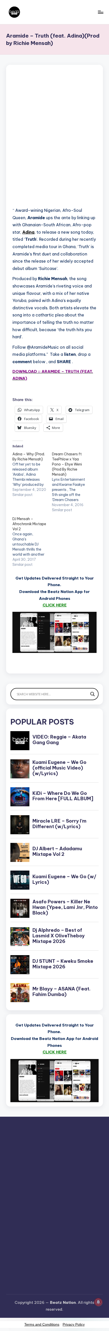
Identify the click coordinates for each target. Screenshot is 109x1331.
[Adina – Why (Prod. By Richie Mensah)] (32, 474)
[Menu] (100, 12)
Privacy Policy (74, 1324)
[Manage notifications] (98, 1302)
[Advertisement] (54, 142)
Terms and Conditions (41, 1324)
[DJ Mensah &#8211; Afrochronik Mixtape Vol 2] (32, 541)
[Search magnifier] (92, 694)
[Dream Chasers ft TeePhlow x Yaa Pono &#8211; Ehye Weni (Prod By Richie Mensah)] (72, 482)
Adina (28, 232)
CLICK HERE (55, 605)
